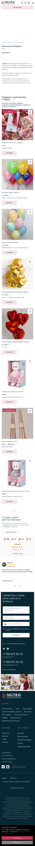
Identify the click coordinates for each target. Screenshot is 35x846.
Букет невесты (7, 715)
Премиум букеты (15, 718)
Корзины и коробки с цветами (11, 712)
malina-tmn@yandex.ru (9, 669)
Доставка (21, 733)
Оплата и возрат (23, 736)
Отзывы (4, 739)
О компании (5, 733)
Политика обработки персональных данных (16, 782)
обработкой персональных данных (17, 629)
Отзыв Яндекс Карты (7, 580)
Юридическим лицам (24, 747)
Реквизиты (13, 778)
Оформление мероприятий (10, 721)
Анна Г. (9, 562)
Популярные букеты (21, 715)
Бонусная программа (24, 740)
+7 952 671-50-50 (13, 654)
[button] (22, 3)
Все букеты (27, 712)
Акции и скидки (27, 709)
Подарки (4, 718)
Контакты (5, 742)
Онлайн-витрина (7, 709)
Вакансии (5, 736)
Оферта (4, 778)
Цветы (17, 709)
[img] (4, 649)
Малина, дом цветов (7, 42)
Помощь (20, 743)
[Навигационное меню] (33, 3)
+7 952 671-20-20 (13, 662)
